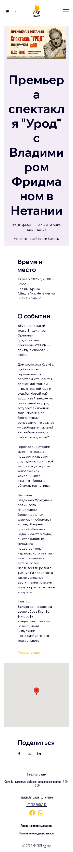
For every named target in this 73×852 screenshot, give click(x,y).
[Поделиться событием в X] (29, 753)
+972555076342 (36, 804)
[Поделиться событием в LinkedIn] (39, 753)
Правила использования (36, 825)
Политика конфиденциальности (36, 833)
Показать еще (28, 652)
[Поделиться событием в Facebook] (19, 753)
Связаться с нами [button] (36, 774)
